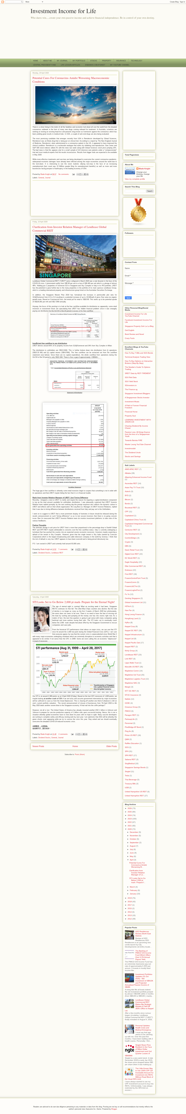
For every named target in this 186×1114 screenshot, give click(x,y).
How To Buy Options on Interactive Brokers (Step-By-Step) (138, 362)
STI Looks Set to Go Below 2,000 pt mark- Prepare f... (137, 880)
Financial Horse (131, 412)
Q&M (127, 739)
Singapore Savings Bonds (135, 767)
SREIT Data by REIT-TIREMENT (138, 373)
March (132, 887)
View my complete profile (135, 179)
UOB (127, 788)
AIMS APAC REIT (132, 469)
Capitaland (129, 516)
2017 (130, 905)
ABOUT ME (47, 61)
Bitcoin (127, 499)
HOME (35, 61)
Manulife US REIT (132, 667)
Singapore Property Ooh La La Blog (139, 326)
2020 (130, 829)
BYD (126, 495)
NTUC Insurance (131, 695)
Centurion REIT (131, 530)
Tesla (127, 776)
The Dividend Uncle (133, 452)
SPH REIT (129, 755)
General (41, 178)
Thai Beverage (131, 780)
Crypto (127, 542)
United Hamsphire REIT (134, 796)
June (132, 853)
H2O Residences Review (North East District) (143, 933)
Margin (127, 687)
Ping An (128, 731)
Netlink (127, 699)
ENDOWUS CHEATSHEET (95, 65)
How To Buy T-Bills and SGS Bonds (139, 353)
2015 (130, 908)
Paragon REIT (130, 715)
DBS (126, 546)
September (134, 843)
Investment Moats (132, 402)
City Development (132, 534)
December (134, 832)
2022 (130, 822)
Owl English (129, 330)
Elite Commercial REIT (134, 566)
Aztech (127, 491)
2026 (130, 808)
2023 (130, 819)
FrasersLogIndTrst (132, 590)
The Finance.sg (131, 389)
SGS (127, 747)
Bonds (127, 504)
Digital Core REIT (132, 554)
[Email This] (78, 174)
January (133, 894)
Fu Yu (127, 594)
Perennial (128, 723)
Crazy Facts (130, 338)
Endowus (128, 570)
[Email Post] (73, 174)
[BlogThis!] (80, 174)
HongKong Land (131, 618)
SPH (126, 751)
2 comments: (63, 734)
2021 (130, 826)
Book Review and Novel (134, 334)
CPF (126, 512)
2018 (130, 902)
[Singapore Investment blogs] (138, 225)
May (132, 856)
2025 (130, 812)
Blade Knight (144, 169)
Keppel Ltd (129, 639)
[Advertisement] (93, 39)
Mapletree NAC (131, 683)
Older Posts (111, 746)
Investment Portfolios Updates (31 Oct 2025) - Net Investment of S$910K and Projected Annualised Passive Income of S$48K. (139, 980)
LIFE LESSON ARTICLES (70, 65)
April (132, 860)
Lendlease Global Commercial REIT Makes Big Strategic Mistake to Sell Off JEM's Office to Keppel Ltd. (139, 1005)
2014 (130, 912)
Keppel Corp (130, 626)
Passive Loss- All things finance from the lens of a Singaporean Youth (137, 434)
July (131, 849)
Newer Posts (38, 746)
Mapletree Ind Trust (133, 675)
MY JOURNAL (62, 61)
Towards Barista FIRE (133, 440)
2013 (130, 915)
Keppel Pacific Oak (132, 643)
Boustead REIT (131, 508)
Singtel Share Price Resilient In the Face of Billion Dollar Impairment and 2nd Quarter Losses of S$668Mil (138, 1050)
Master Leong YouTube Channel (138, 444)
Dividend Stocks (44, 553)
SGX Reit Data (131, 377)
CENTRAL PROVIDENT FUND (44, 65)
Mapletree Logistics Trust (135, 679)
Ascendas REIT (131, 483)
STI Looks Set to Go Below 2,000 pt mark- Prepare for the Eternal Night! (74, 602)
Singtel (127, 771)
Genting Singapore (132, 598)
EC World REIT (131, 558)
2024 (130, 815)
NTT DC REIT (130, 691)
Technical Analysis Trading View (137, 357)
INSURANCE (121, 61)
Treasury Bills (130, 784)
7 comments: (63, 549)
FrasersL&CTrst (131, 586)
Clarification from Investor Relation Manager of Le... (137, 873)
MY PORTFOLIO (79, 61)
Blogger (114, 1109)
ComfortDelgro (131, 538)
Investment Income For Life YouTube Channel (136, 315)
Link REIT (129, 659)
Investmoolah (130, 448)
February (134, 890)
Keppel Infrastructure (133, 635)
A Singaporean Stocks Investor (137, 397)
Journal (47, 178)
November (134, 836)
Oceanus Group (131, 707)
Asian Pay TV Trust (132, 487)
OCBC (127, 703)
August (133, 846)
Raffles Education (132, 743)
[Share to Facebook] (85, 174)
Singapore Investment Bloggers (137, 393)
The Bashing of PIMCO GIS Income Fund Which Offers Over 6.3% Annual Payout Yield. (143, 955)
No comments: (64, 174)
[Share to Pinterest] (87, 174)
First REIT (129, 574)
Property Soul (130, 416)
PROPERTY (106, 61)
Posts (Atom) (80, 754)
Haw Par (128, 610)
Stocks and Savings (133, 456)
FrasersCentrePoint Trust (135, 578)
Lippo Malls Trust (132, 663)
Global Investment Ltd (133, 602)
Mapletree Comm (132, 671)
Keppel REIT (130, 647)
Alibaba (128, 473)
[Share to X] (82, 174)
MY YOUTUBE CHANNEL (119, 65)
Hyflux (127, 622)
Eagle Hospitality (131, 562)
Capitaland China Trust (134, 520)
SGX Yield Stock (131, 381)
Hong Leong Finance (133, 614)
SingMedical (130, 763)
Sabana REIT (130, 759)
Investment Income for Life (63, 11)
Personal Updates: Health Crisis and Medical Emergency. (143, 1028)
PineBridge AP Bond (133, 727)
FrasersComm (130, 582)
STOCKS (93, 61)
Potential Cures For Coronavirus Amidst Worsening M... (138, 865)
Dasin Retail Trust (132, 550)
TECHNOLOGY (136, 61)
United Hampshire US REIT (136, 792)
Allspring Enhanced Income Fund (138, 477)
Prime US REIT (131, 735)
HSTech (128, 606)
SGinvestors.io (131, 385)
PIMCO (128, 711)
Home (75, 746)
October (133, 839)
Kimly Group (130, 651)
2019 (130, 898)
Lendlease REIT (57, 553)
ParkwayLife (130, 719)
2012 (130, 919)
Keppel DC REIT (131, 630)
